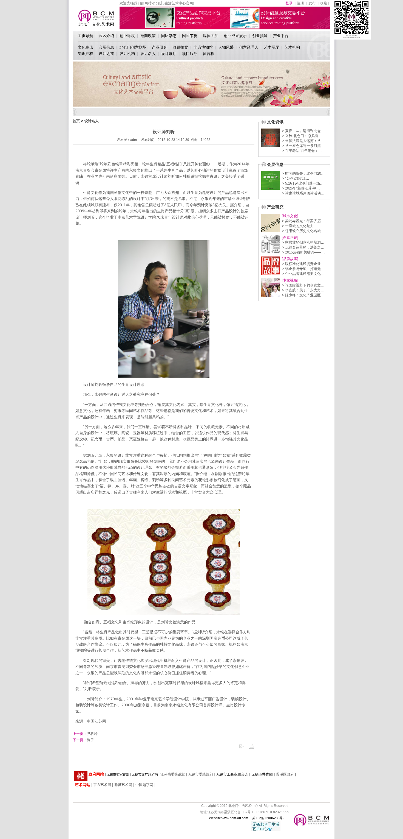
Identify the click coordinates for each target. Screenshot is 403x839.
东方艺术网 (102, 785)
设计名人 (148, 53)
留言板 (208, 53)
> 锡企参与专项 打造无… (303, 269)
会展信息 (106, 47)
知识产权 (85, 53)
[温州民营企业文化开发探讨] (270, 252)
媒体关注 (210, 36)
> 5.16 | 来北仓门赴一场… (302, 183)
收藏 (323, 3)
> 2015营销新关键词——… (303, 252)
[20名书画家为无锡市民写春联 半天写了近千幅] (270, 146)
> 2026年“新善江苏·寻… (301, 188)
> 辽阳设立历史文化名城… (303, 231)
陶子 (83, 740)
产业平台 (280, 36)
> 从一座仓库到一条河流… (303, 146)
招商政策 (148, 36)
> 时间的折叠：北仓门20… (303, 173)
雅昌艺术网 (123, 785)
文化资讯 (85, 47)
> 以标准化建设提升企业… (303, 264)
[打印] (251, 748)
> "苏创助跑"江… (295, 178)
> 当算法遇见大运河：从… (303, 141)
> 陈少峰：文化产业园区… (303, 295)
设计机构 (127, 53)
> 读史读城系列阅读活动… (303, 193)
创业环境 (127, 36)
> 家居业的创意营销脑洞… (303, 242)
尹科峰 (85, 734)
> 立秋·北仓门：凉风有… (302, 136)
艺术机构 (292, 47)
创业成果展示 (235, 36)
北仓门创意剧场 (133, 47)
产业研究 (159, 47)
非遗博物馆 (203, 47)
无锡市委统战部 (200, 774)
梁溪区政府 (285, 774)
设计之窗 (106, 53)
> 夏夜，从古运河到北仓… (303, 131)
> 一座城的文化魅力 (298, 226)
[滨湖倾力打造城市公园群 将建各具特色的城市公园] (270, 231)
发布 (312, 3)
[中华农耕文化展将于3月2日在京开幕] (270, 188)
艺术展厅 (271, 47)
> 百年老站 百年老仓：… (302, 151)
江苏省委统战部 (172, 774)
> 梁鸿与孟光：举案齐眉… (303, 221)
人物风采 (226, 47)
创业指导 (260, 36)
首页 (76, 121)
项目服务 (189, 53)
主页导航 (85, 36)
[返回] (241, 748)
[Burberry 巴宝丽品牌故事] (270, 274)
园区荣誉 (189, 36)
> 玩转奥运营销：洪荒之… (303, 247)
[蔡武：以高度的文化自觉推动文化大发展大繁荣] (270, 295)
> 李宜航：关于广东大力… (303, 290)
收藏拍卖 (180, 47)
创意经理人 (248, 47)
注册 (300, 3)
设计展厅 (169, 53)
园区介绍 (106, 36)
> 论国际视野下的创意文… (303, 285)
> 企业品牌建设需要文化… (303, 274)
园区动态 (169, 36)
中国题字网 (144, 785)
